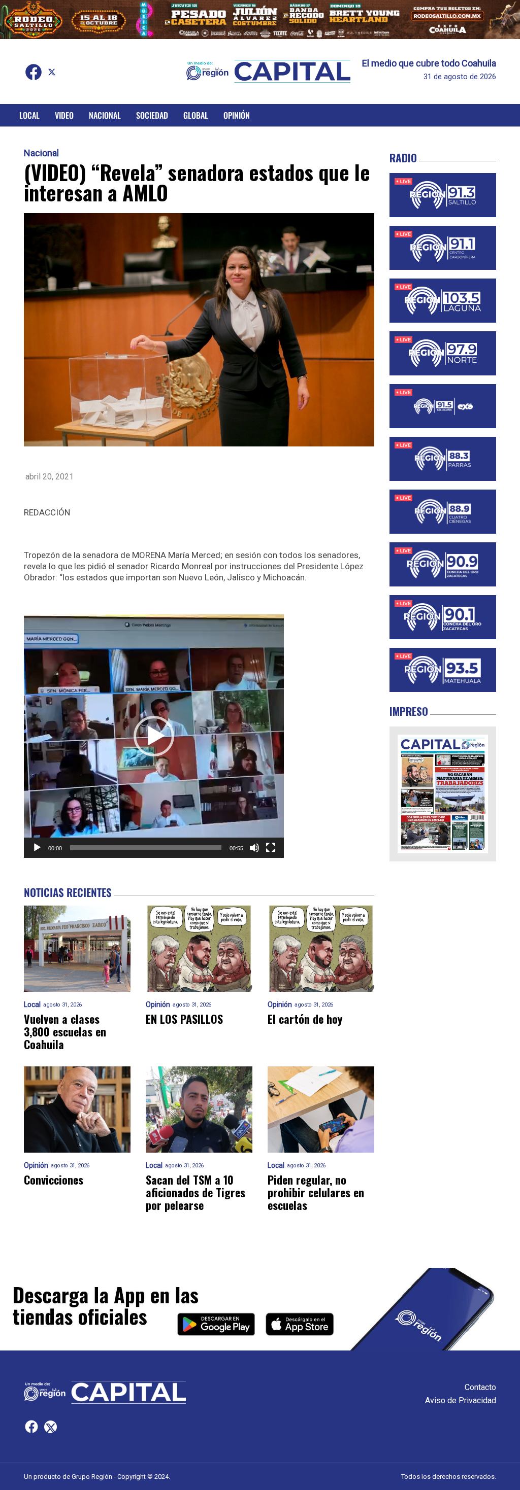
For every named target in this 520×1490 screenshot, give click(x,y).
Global (195, 115)
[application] (154, 736)
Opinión (236, 115)
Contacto (480, 1387)
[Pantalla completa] (271, 848)
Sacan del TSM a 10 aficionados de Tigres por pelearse (195, 1192)
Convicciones (53, 1179)
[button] (154, 736)
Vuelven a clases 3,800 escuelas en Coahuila (65, 1032)
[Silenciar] (254, 848)
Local (29, 115)
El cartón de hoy (305, 1019)
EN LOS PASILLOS (184, 1019)
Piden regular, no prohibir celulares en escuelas (316, 1192)
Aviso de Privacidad (460, 1400)
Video (64, 115)
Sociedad (152, 115)
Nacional (105, 115)
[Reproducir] (37, 848)
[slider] (145, 847)
